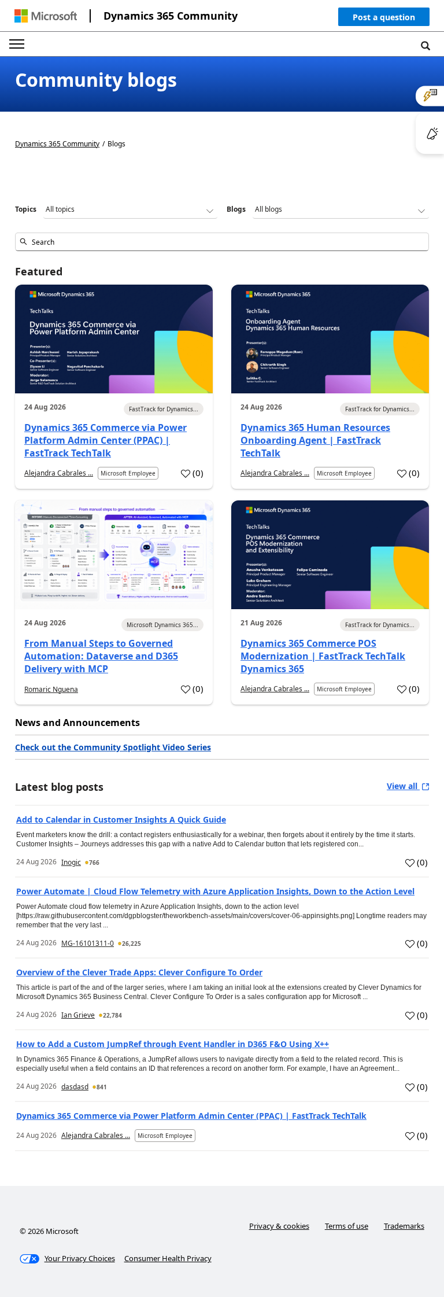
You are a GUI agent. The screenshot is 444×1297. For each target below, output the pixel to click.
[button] (384, 19)
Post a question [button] (384, 17)
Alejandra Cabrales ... (58, 473)
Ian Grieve (78, 1015)
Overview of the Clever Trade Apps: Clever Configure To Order (139, 972)
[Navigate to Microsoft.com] (45, 16)
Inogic (71, 862)
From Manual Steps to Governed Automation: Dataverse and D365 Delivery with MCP (101, 656)
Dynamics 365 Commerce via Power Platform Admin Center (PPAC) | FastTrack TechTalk (105, 440)
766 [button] (94, 862)
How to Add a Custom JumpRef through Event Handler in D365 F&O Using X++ (172, 1043)
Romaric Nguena (51, 689)
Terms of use (346, 1226)
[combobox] (222, 242)
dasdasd (74, 1087)
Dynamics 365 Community (170, 16)
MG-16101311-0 (87, 943)
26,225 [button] (131, 943)
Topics (25, 209)
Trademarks (404, 1226)
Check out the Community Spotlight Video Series (113, 747)
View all (403, 785)
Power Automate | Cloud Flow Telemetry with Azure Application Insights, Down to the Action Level (215, 891)
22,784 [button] (112, 1015)
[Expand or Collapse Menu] (17, 44)
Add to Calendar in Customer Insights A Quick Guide (121, 819)
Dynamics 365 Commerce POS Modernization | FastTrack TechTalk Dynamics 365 (322, 656)
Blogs (236, 209)
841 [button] (102, 1087)
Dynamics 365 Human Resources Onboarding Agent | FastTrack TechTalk (315, 440)
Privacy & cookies (279, 1226)
